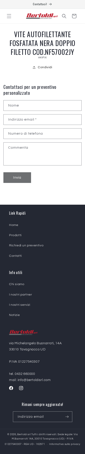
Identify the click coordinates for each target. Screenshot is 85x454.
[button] (9, 16)
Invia (17, 177)
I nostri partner (20, 294)
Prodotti (15, 235)
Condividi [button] (45, 67)
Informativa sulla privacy (64, 444)
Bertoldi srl (24, 434)
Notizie (14, 315)
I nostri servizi (19, 304)
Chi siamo (16, 284)
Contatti (15, 255)
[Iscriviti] (67, 416)
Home (13, 225)
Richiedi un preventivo (26, 245)
